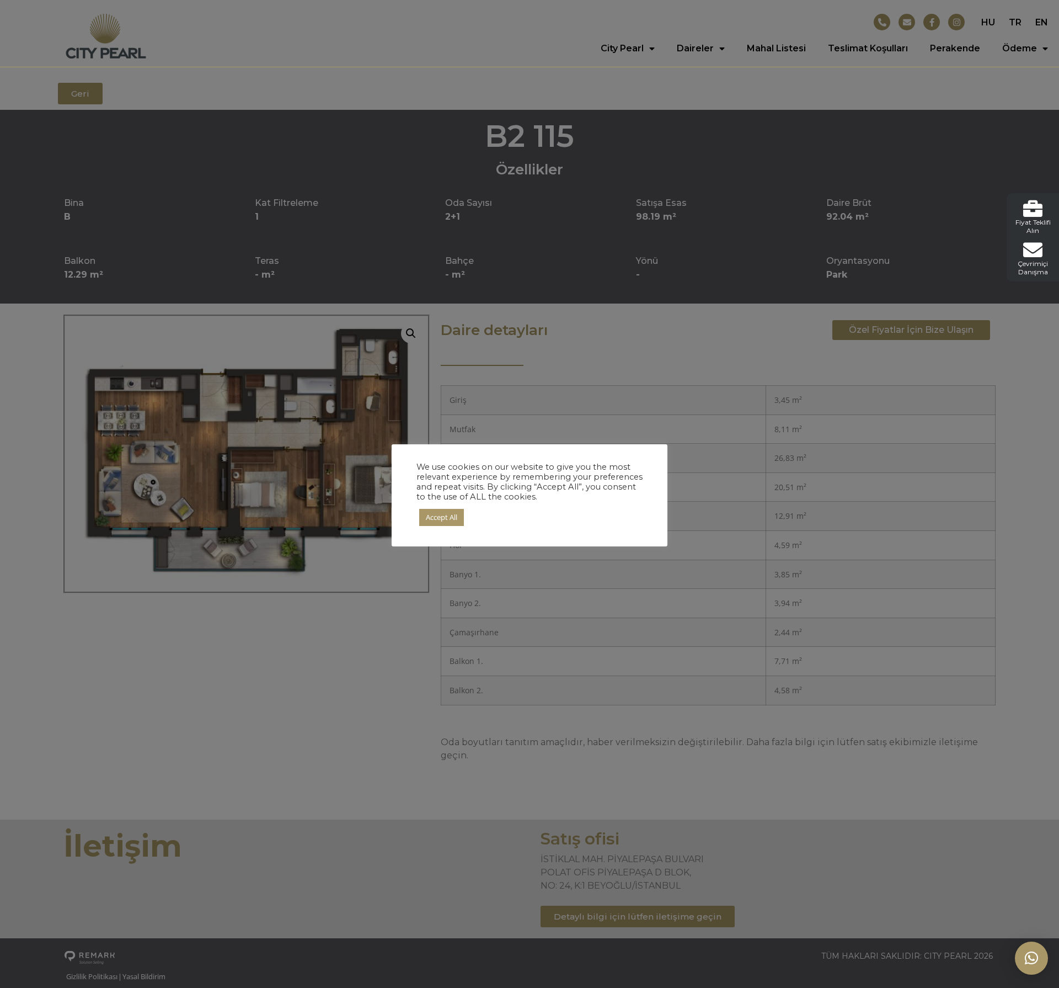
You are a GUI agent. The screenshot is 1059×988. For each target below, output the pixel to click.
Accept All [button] (441, 517)
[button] (1031, 958)
